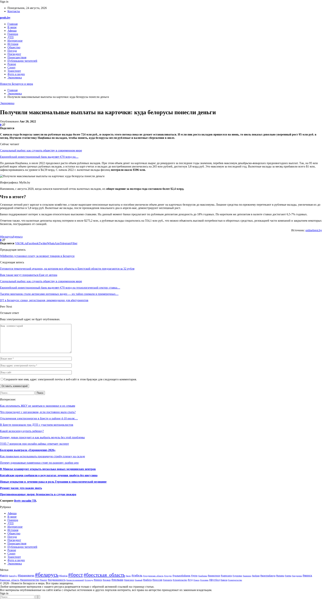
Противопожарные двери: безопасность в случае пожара (38, 494)
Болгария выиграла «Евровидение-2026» (28, 450)
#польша (117, 580)
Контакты (13, 11)
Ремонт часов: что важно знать (21, 488)
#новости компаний (75, 580)
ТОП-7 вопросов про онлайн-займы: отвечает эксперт (34, 443)
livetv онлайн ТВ (25, 500)
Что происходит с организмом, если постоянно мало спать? (38, 412)
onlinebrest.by (313, 230)
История (12, 44)
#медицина (297, 576)
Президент (14, 54)
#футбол (214, 579)
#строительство (180, 580)
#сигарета (167, 580)
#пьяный (138, 580)
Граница (12, 34)
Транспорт (14, 70)
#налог (43, 580)
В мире (12, 27)
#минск (307, 575)
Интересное (15, 40)
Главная (12, 23)
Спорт (11, 67)
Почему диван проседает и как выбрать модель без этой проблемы (42, 437)
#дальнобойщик (181, 575)
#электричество (235, 580)
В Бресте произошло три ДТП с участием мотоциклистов (36, 424)
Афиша (12, 30)
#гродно (168, 576)
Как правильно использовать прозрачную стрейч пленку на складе (42, 456)
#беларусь (6, 236)
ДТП (10, 37)
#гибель (137, 575)
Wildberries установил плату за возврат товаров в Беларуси (37, 256)
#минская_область (9, 580)
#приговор (129, 580)
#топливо (204, 580)
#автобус (13, 576)
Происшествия (16, 57)
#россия (157, 579)
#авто (4, 575)
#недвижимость (57, 580)
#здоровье (237, 576)
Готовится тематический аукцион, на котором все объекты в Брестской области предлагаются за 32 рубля (67, 268)
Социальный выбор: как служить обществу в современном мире (41, 150)
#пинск (98, 579)
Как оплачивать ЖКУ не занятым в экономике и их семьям (37, 405)
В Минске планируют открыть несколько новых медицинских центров (48, 469)
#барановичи (26, 575)
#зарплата (226, 575)
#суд (190, 580)
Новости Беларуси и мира (16, 83)
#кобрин (256, 575)
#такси (196, 580)
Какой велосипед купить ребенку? (22, 431)
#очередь (89, 580)
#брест (75, 575)
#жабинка (202, 576)
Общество (13, 47)
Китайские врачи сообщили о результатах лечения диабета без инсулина (48, 475)
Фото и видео (16, 74)
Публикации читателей (22, 60)
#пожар (107, 580)
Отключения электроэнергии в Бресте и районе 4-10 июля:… (39, 418)
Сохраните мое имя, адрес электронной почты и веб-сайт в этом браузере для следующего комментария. (70, 379)
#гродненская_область (153, 576)
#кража (280, 575)
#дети (194, 575)
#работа (147, 580)
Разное (11, 64)
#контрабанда (267, 575)
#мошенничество (29, 580)
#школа (223, 580)
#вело (128, 576)
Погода (12, 50)
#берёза (63, 575)
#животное (214, 575)
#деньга (18, 236)
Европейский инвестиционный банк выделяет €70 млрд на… (39, 156)
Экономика (14, 77)
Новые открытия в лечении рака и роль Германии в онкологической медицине (53, 481)
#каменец (247, 576)
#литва (288, 575)
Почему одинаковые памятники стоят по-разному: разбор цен (39, 462)
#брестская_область (104, 575)
